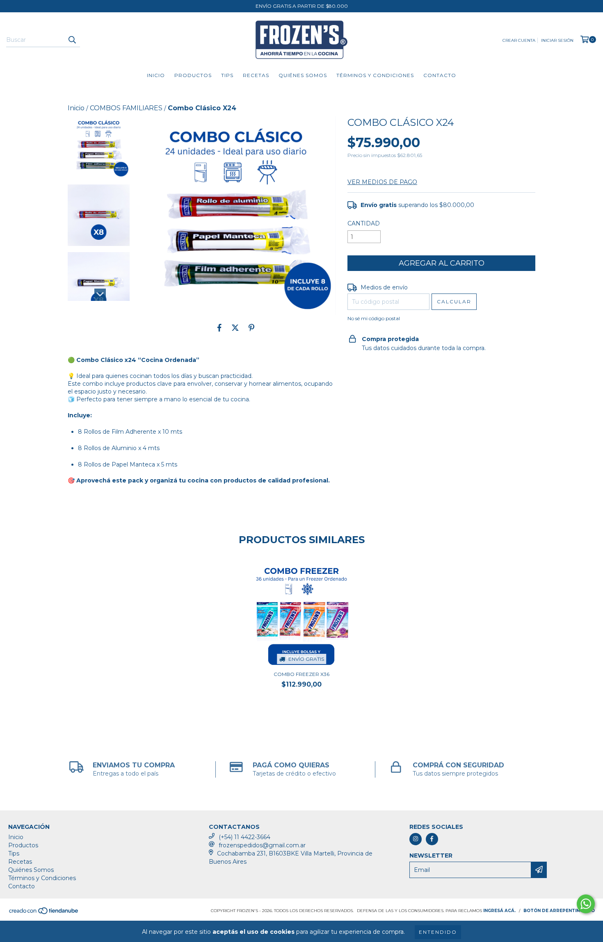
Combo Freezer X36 (301, 674)
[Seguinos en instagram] (415, 839)
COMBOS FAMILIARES (126, 108)
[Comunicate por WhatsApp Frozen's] (586, 903)
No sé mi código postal (373, 318)
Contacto (439, 75)
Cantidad (363, 223)
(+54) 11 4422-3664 (244, 837)
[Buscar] (72, 39)
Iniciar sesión (557, 40)
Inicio (156, 75)
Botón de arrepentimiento (559, 910)
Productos (193, 75)
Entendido (438, 932)
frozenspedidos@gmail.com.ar (262, 845)
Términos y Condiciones (375, 75)
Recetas (256, 75)
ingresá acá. (499, 910)
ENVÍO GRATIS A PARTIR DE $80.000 (302, 6)
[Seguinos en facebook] (432, 839)
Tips (227, 75)
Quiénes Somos (303, 75)
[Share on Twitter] (235, 327)
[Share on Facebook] (219, 327)
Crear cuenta (518, 40)
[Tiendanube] (44, 913)
